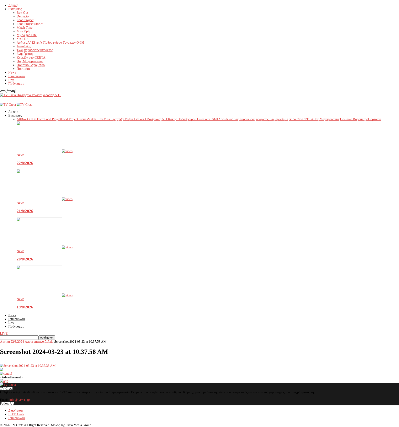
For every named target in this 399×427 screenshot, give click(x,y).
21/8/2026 (25, 211)
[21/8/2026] (45, 199)
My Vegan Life (27, 35)
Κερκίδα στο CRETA (31, 57)
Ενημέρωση (25, 53)
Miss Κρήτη (24, 31)
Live (11, 80)
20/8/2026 (25, 259)
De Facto (23, 16)
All (19, 119)
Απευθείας (24, 46)
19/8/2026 (25, 307)
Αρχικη (13, 5)
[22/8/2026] (45, 151)
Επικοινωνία (16, 76)
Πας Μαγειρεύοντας (30, 61)
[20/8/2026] (45, 247)
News (12, 72)
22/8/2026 (25, 163)
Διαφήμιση (15, 410)
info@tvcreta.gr (19, 399)
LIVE (4, 333)
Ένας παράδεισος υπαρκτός (35, 50)
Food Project (25, 20)
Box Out (22, 12)
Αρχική (5, 341)
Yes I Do (22, 38)
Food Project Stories (30, 24)
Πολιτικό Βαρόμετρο (31, 65)
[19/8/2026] (45, 295)
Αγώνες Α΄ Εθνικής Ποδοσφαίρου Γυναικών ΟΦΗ (50, 42)
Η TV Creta (16, 414)
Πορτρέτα (23, 68)
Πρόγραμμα (16, 83)
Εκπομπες (15, 9)
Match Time (24, 27)
